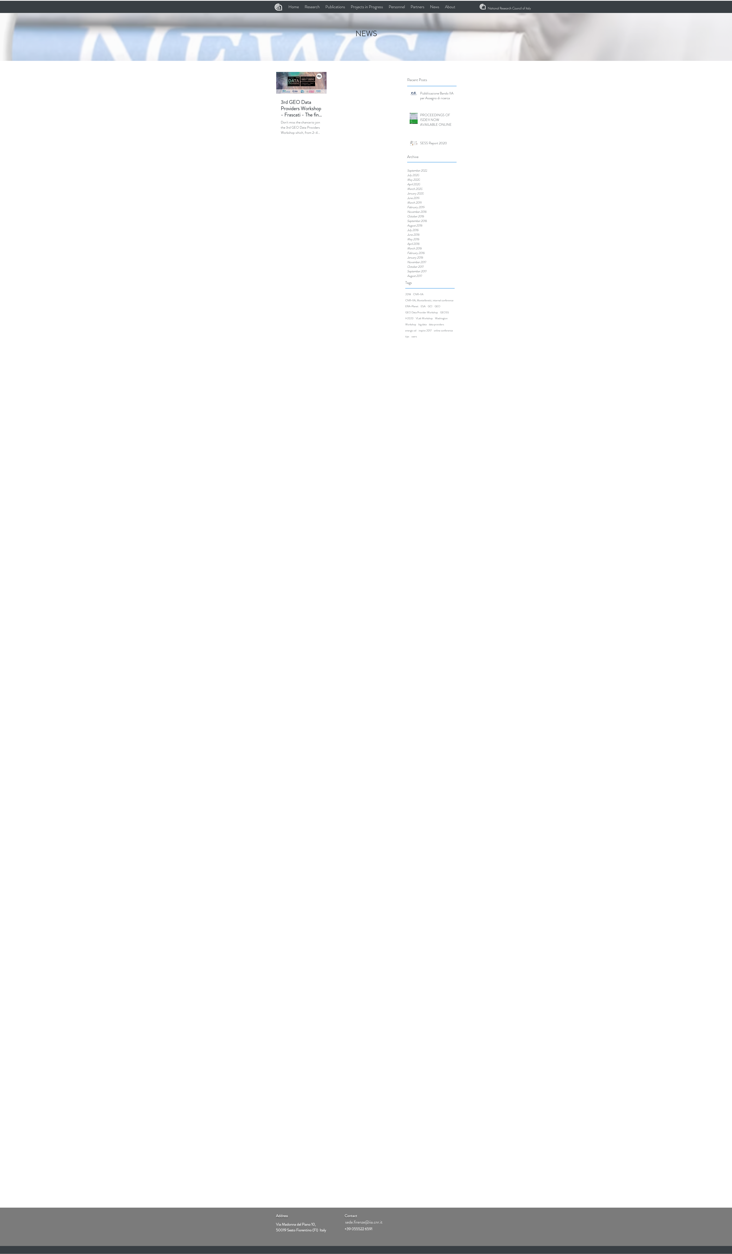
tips (407, 336)
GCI (430, 306)
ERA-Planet (411, 306)
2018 (408, 294)
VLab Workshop (424, 318)
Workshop (410, 324)
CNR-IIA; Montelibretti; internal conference (429, 300)
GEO (437, 306)
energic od (410, 330)
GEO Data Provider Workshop (421, 312)
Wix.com (448, 1250)
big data (422, 324)
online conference (443, 330)
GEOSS (444, 312)
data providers (436, 324)
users (414, 336)
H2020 (409, 318)
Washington (441, 318)
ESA (423, 306)
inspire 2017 (425, 330)
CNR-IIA (418, 294)
